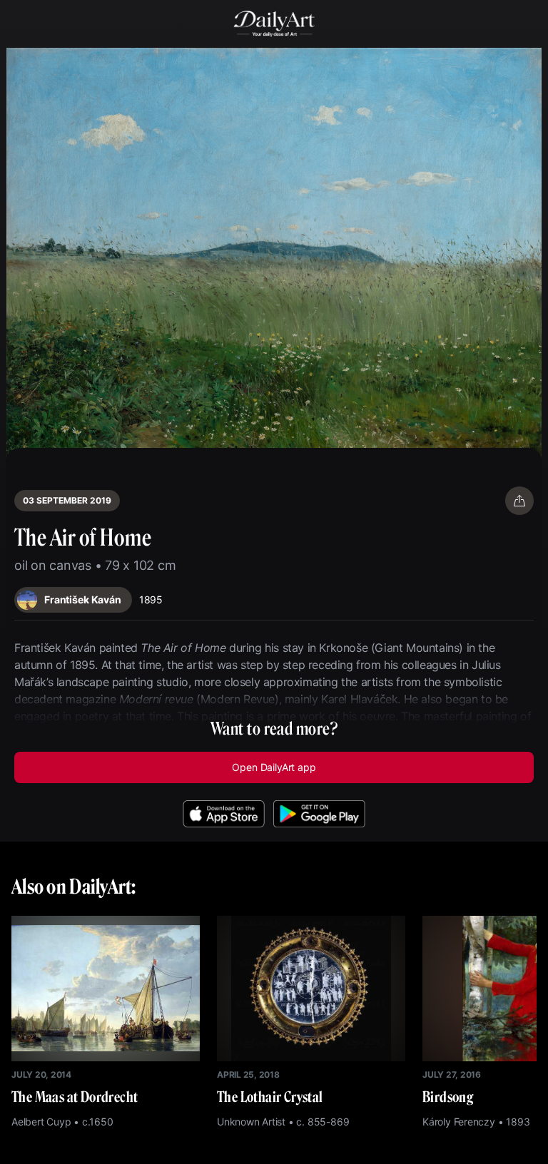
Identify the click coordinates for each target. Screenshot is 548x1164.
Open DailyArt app (273, 767)
